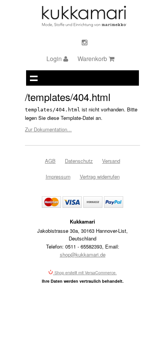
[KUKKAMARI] (84, 24)
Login (54, 58)
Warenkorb (93, 58)
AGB (50, 160)
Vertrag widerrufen (100, 176)
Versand (111, 160)
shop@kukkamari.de (83, 254)
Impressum (58, 176)
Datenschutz (79, 160)
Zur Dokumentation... (48, 129)
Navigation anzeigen (33, 78)
